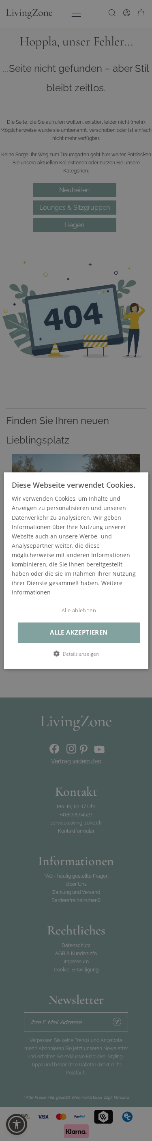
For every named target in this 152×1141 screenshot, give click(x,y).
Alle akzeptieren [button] (78, 632)
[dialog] (76, 570)
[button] (76, 654)
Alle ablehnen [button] (79, 610)
